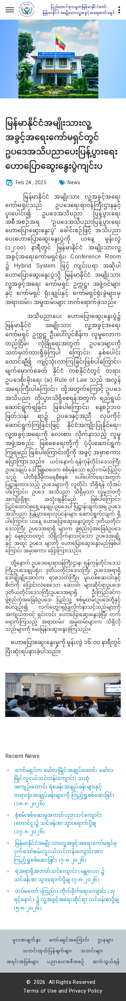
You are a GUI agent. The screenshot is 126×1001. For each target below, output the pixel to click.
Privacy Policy (86, 991)
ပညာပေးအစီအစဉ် (65, 961)
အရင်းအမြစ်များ (22, 961)
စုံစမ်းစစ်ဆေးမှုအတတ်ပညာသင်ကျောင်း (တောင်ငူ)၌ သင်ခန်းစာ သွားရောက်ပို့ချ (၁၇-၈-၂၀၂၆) (58, 824)
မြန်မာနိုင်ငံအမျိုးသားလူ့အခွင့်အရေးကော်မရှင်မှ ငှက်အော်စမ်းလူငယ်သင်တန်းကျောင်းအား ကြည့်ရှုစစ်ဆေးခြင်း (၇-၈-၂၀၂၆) (65, 852)
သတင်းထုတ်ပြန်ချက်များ (47, 950)
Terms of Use (40, 991)
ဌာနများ (105, 940)
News (74, 182)
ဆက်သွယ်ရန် (106, 961)
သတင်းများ (91, 950)
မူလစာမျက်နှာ (31, 75)
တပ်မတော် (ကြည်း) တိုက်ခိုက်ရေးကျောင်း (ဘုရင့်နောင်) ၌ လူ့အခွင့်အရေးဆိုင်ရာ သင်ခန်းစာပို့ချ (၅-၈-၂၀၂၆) (66, 900)
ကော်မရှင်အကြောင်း (69, 940)
